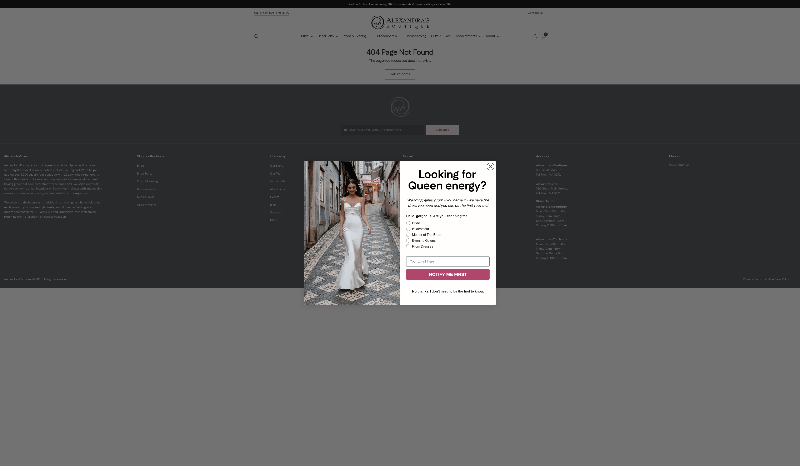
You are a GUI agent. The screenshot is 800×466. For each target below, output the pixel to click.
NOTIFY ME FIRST (448, 274)
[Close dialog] (490, 166)
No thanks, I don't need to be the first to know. (448, 291)
